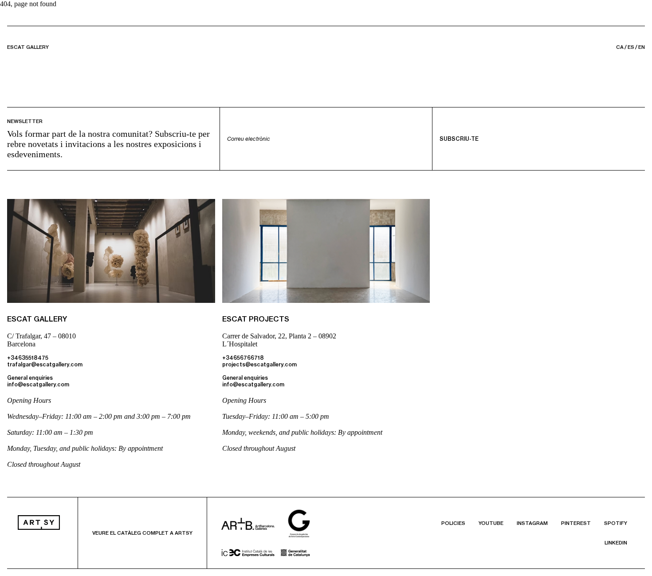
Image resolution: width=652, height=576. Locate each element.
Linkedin (616, 543)
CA (620, 47)
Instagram (532, 523)
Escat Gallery (28, 47)
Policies (453, 523)
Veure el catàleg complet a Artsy (142, 533)
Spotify (615, 523)
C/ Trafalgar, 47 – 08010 (41, 336)
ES (631, 47)
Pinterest (576, 523)
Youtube (491, 523)
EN (641, 47)
